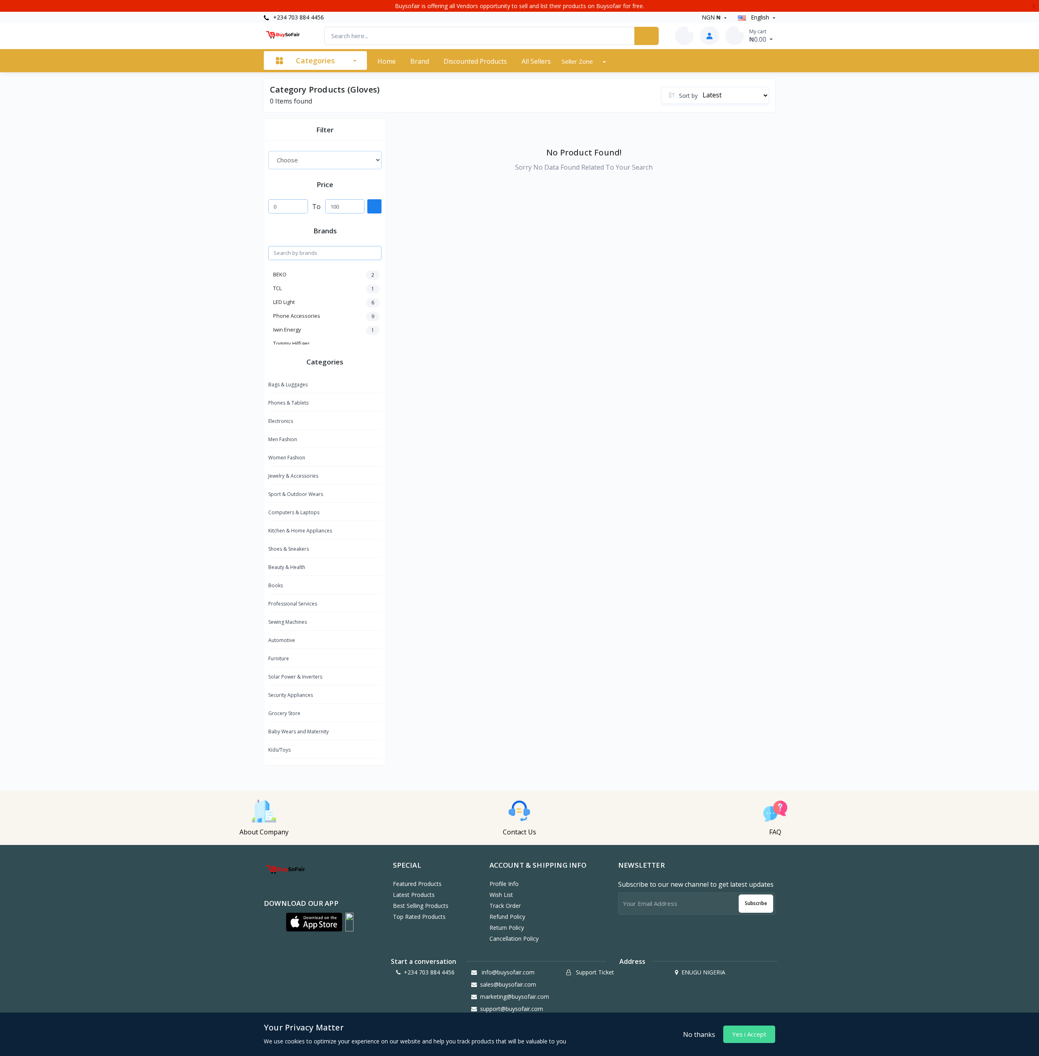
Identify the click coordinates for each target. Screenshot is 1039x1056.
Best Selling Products (420, 905)
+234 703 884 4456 (298, 17)
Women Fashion (286, 457)
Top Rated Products (419, 916)
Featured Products (417, 884)
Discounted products (475, 61)
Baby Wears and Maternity (298, 731)
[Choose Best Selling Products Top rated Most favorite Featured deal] (325, 160)
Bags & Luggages (288, 384)
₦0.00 (758, 36)
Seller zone (578, 61)
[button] (314, 922)
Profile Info (504, 884)
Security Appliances (290, 695)
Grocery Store (284, 713)
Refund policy (507, 916)
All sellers (536, 61)
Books (275, 585)
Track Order (505, 905)
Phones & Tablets (288, 402)
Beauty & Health (286, 567)
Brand (419, 61)
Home (386, 61)
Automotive (281, 640)
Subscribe (756, 903)
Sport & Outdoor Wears (295, 494)
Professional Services (292, 603)
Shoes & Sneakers (288, 548)
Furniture (278, 658)
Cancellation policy (514, 938)
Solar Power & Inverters (295, 676)
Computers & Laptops (293, 512)
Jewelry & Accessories (293, 475)
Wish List (501, 895)
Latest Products (414, 895)
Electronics (280, 421)
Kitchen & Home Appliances (300, 530)
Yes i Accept (749, 1034)
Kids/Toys (279, 749)
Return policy (506, 927)
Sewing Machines (287, 622)
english (760, 17)
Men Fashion (282, 439)
